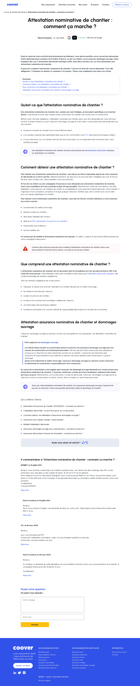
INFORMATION (117, 648)
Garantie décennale (18, 12)
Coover (6, 12)
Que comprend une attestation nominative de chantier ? (46, 87)
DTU (86, 135)
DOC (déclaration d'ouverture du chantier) (49, 221)
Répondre (25, 490)
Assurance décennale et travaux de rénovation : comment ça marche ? (53, 433)
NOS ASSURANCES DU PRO (48, 648)
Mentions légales (44, 681)
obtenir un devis (23, 665)
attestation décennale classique (101, 274)
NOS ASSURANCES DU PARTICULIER (85, 648)
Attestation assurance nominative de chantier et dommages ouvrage (51, 90)
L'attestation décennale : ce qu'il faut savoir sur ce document (48, 411)
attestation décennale (97, 150)
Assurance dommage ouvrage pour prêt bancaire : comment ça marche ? (54, 429)
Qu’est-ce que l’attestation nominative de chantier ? (44, 81)
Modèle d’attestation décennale (36, 424)
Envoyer (34, 625)
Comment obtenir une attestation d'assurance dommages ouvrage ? (51, 415)
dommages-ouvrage (49, 342)
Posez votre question (33, 589)
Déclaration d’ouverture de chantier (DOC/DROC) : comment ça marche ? (54, 406)
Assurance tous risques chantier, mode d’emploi (43, 420)
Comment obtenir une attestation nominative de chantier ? (47, 84)
